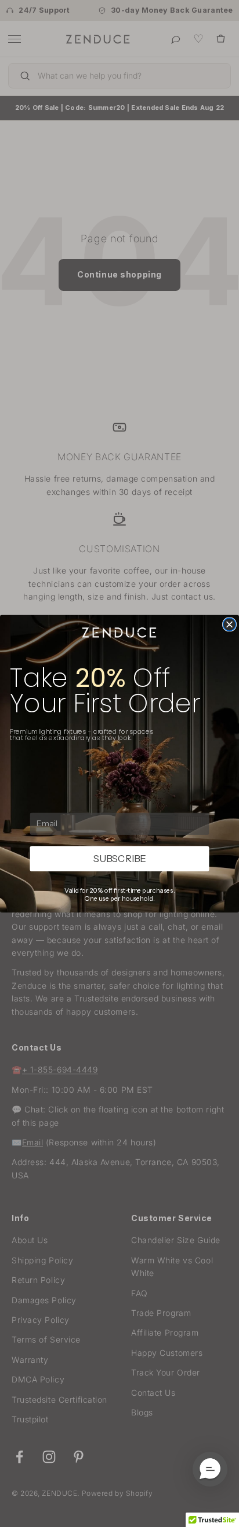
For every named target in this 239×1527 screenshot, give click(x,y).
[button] (210, 1469)
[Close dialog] (229, 624)
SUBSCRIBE (119, 858)
